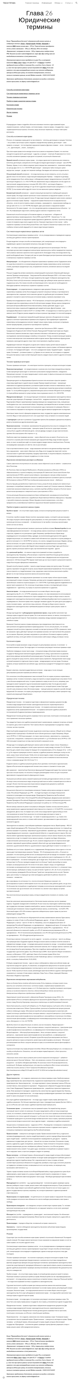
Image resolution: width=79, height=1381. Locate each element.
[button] (76, 2)
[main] (39, 20)
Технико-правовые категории (17, 97)
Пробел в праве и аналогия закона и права (21, 101)
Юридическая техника (14, 108)
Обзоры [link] (57, 3)
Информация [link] (47, 3)
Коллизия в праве (13, 105)
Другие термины (12, 112)
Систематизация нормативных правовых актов (23, 93)
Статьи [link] (68, 3)
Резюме (9, 116)
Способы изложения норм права (18, 90)
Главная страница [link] (32, 3)
